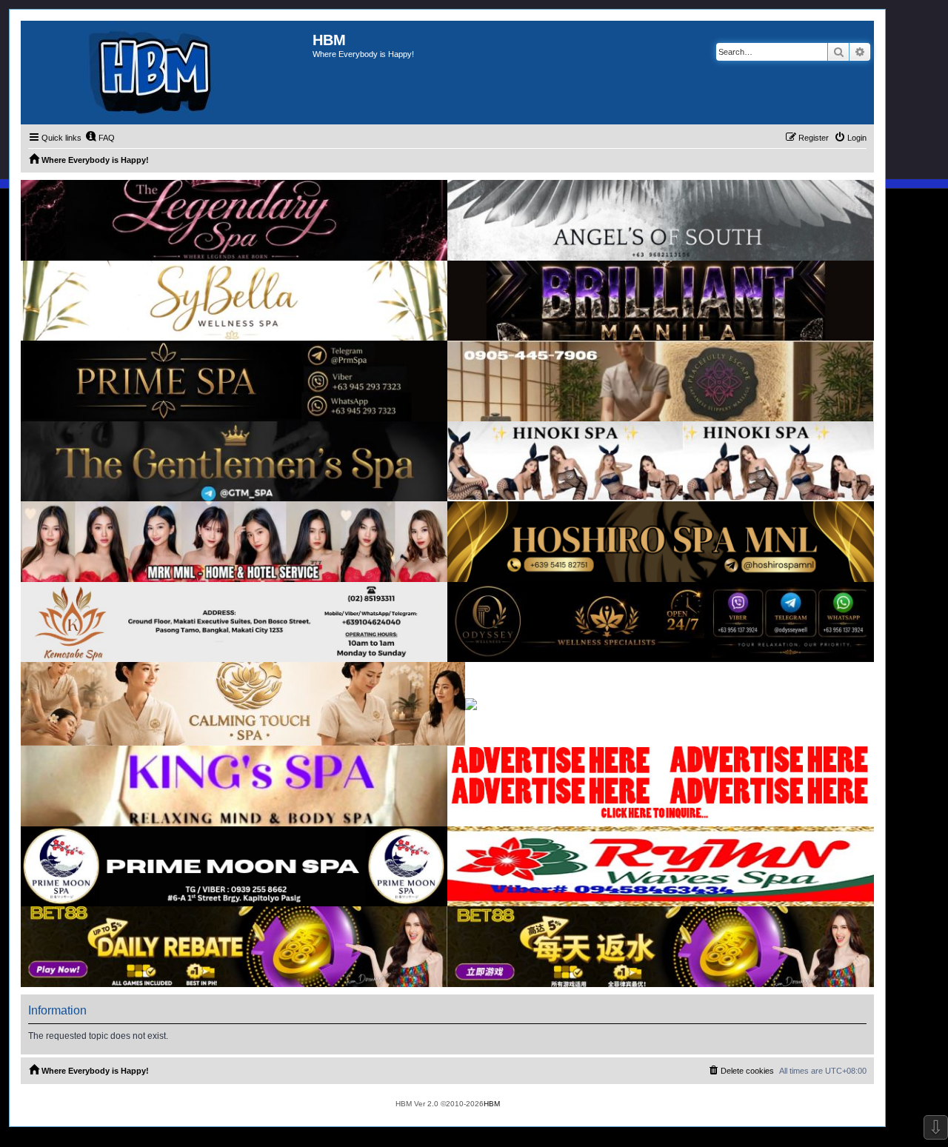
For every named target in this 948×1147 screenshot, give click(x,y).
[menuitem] (100, 138)
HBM (492, 1104)
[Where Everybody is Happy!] (167, 72)
